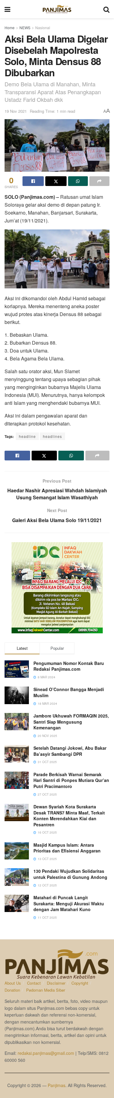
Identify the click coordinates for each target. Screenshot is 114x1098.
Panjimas (56, 1085)
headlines (52, 436)
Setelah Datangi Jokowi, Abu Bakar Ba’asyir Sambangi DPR (69, 751)
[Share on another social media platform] (99, 181)
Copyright (79, 983)
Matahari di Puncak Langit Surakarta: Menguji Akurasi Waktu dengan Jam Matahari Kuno (68, 903)
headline (27, 436)
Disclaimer (56, 983)
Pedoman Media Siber (45, 990)
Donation (12, 990)
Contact (34, 983)
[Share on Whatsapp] (78, 181)
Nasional (42, 27)
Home (10, 27)
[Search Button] (106, 9)
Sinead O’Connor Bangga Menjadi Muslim (68, 692)
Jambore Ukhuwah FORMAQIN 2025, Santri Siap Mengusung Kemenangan (71, 722)
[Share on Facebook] (33, 181)
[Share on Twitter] (56, 181)
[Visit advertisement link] (57, 587)
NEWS (24, 27)
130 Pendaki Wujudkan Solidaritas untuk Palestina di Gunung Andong (70, 874)
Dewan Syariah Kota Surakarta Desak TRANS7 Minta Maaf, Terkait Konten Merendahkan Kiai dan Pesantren (69, 816)
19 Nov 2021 (16, 111)
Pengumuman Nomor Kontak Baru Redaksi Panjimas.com (68, 666)
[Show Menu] (7, 9)
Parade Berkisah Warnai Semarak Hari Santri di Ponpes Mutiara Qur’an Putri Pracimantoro (71, 780)
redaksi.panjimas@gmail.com (46, 1053)
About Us (13, 983)
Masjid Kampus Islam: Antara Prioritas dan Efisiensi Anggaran (67, 848)
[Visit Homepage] (57, 9)
